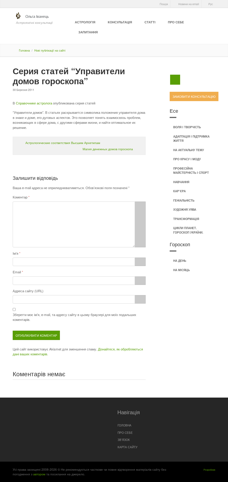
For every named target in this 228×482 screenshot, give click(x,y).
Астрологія (85, 22)
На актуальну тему (188, 150)
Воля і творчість (187, 127)
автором (39, 474)
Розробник (209, 469)
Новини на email (188, 4)
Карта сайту (127, 447)
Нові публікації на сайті (49, 50)
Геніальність (183, 200)
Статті (150, 22)
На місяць (181, 270)
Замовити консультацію (194, 96)
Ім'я (15, 253)
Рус (210, 4)
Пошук (163, 4)
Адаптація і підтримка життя (191, 138)
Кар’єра (179, 191)
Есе (174, 110)
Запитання (88, 32)
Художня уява (184, 209)
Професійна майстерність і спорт (191, 170)
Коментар (20, 197)
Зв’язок (124, 440)
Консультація (120, 22)
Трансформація (186, 219)
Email (17, 272)
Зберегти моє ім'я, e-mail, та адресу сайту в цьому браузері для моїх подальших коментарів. (74, 317)
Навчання (181, 182)
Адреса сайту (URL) (28, 290)
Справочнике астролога (34, 103)
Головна (24, 50)
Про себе (176, 22)
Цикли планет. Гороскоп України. (188, 230)
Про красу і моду (187, 159)
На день (179, 260)
